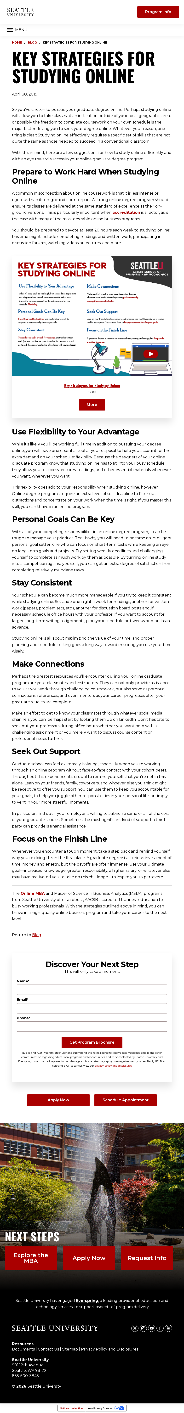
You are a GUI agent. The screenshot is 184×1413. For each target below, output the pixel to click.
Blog (32, 42)
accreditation (126, 212)
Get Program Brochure (92, 1042)
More (92, 404)
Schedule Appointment (126, 1100)
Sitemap (70, 1349)
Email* (22, 999)
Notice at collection (71, 1408)
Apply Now (58, 1100)
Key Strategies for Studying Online (92, 385)
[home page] (20, 12)
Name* (23, 981)
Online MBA (33, 893)
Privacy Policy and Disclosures (109, 1349)
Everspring (87, 1300)
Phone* (23, 1018)
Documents (24, 1349)
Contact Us (48, 1349)
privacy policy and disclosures (113, 1065)
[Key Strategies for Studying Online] (92, 316)
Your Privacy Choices (100, 1408)
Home (17, 42)
